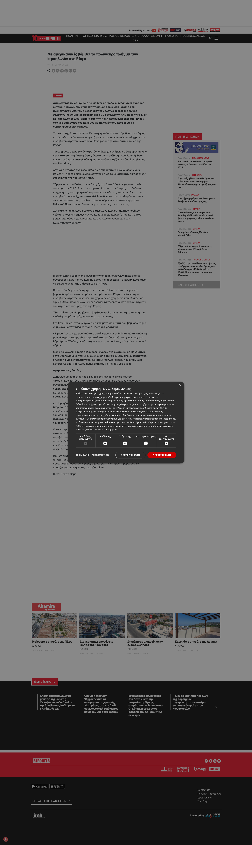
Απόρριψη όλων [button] (130, 455)
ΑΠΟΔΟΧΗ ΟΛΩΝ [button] (162, 455)
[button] (92, 455)
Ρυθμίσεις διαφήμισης (87, 425)
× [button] (179, 385)
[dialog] (126, 422)
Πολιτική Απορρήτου (106, 429)
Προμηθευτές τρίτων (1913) (152, 407)
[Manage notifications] (5, 839)
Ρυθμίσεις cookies (85, 429)
